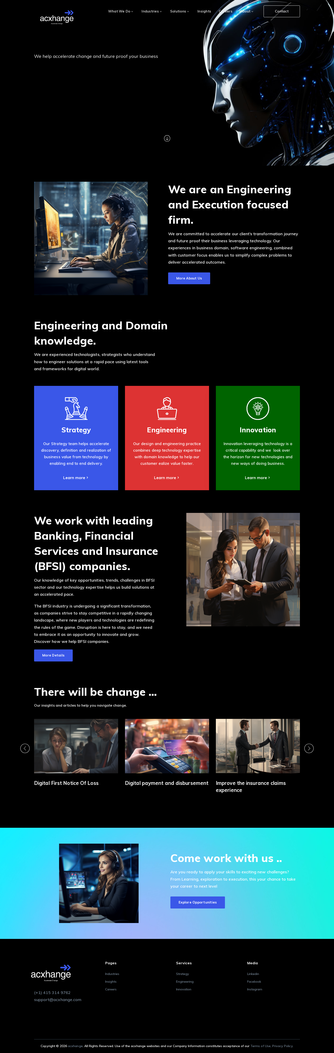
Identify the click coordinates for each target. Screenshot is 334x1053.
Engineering (185, 982)
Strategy (182, 974)
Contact (282, 11)
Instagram (254, 989)
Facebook (254, 982)
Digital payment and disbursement (75, 783)
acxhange (75, 1046)
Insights (111, 982)
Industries (112, 974)
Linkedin (253, 974)
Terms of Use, (261, 1046)
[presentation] (25, 748)
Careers (111, 989)
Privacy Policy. (282, 1046)
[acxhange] (57, 18)
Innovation (184, 989)
